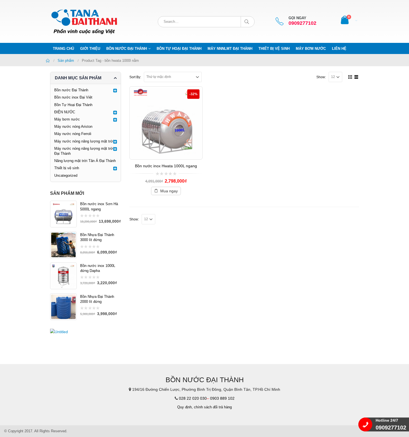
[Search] (248, 21)
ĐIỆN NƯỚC (64, 112)
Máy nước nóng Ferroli (72, 134)
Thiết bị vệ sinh (274, 48)
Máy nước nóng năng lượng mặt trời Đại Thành (84, 151)
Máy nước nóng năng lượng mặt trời (84, 141)
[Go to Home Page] (48, 60)
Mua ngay (169, 191)
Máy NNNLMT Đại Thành (230, 48)
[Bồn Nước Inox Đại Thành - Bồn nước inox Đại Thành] (85, 21)
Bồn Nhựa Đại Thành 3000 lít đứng (97, 237)
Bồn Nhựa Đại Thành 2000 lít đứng (97, 299)
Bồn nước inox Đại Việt (73, 97)
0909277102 (302, 23)
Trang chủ (63, 48)
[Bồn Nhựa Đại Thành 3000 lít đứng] (63, 245)
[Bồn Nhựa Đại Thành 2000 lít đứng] (63, 306)
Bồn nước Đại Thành (126, 48)
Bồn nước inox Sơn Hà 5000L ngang (99, 206)
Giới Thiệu (90, 48)
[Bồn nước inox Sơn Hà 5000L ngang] (63, 214)
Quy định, (185, 407)
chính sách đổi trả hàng (213, 407)
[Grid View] (350, 76)
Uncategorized (65, 175)
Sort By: (135, 77)
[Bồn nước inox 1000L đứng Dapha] (63, 275)
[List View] (356, 76)
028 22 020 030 (193, 398)
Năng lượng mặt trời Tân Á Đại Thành (85, 161)
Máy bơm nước (311, 48)
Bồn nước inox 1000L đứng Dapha (97, 268)
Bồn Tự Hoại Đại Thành (179, 48)
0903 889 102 (222, 398)
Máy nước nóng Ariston (73, 126)
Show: (321, 77)
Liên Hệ (339, 48)
